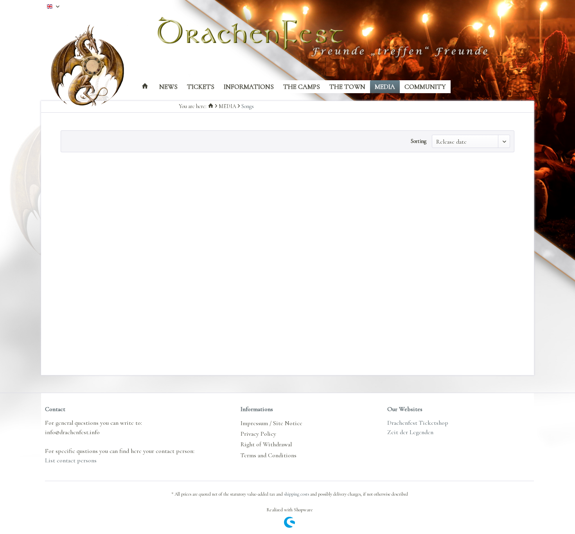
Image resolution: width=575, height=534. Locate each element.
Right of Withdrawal (266, 444)
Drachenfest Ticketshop (417, 423)
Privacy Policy (258, 434)
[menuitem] (145, 86)
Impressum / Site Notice (271, 423)
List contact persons (71, 460)
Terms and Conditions (268, 455)
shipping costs (296, 494)
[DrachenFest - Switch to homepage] (94, 66)
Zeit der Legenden (410, 432)
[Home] (145, 86)
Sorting (418, 141)
